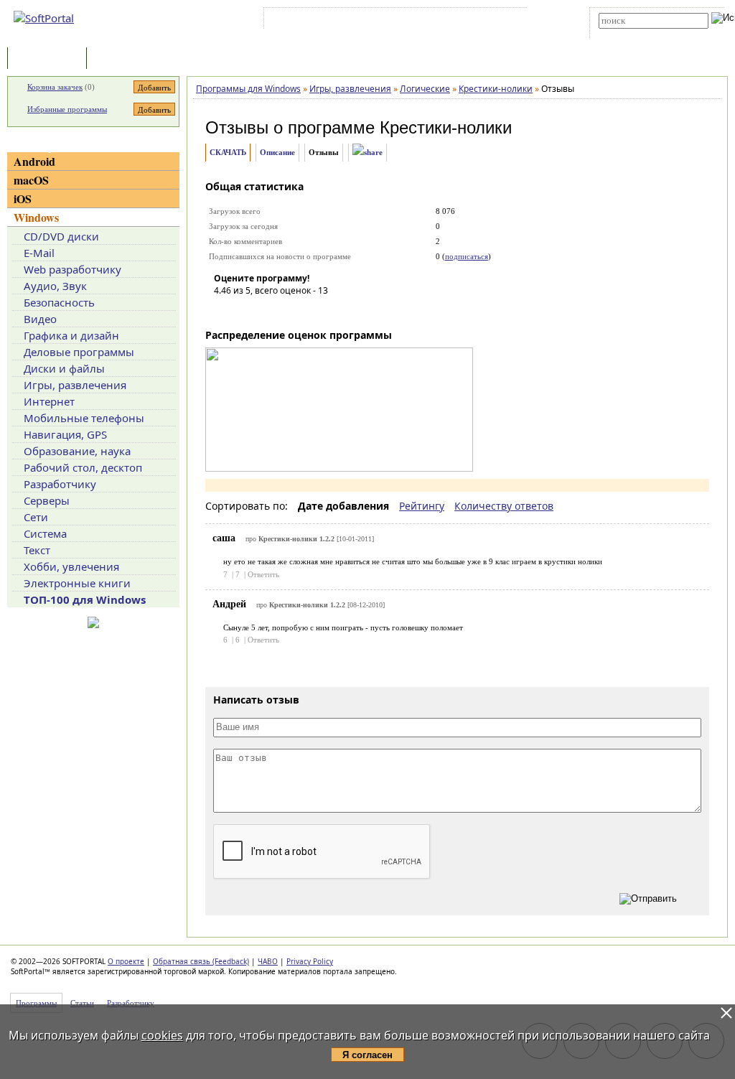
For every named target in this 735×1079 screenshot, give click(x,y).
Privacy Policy (309, 961)
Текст (37, 550)
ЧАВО (268, 961)
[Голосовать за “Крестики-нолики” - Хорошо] (289, 311)
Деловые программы (79, 352)
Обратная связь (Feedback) (201, 961)
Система (45, 533)
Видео (40, 319)
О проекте (126, 961)
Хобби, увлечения (71, 566)
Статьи (121, 59)
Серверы (47, 500)
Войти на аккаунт (310, 21)
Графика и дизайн (71, 335)
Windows (36, 217)
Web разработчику (72, 269)
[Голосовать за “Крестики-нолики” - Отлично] (311, 311)
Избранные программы (67, 109)
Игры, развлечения (75, 385)
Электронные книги (77, 583)
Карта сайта (465, 21)
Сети (36, 517)
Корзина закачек (55, 87)
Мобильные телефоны (84, 418)
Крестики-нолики (446, 127)
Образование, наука (77, 451)
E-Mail (39, 253)
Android (34, 161)
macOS (31, 180)
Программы (50, 59)
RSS (509, 21)
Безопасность (59, 302)
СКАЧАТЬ (228, 152)
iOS (23, 198)
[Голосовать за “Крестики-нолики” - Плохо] (246, 311)
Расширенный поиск (638, 33)
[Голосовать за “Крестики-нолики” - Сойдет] (267, 311)
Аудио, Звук (55, 286)
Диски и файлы (64, 368)
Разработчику (60, 484)
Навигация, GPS (65, 434)
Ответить (263, 574)
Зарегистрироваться (391, 21)
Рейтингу (421, 506)
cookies (162, 1035)
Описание (277, 152)
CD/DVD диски (61, 236)
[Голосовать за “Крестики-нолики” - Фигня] (224, 311)
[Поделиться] (367, 153)
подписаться (466, 256)
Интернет (49, 401)
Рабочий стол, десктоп (83, 467)
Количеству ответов (503, 506)
